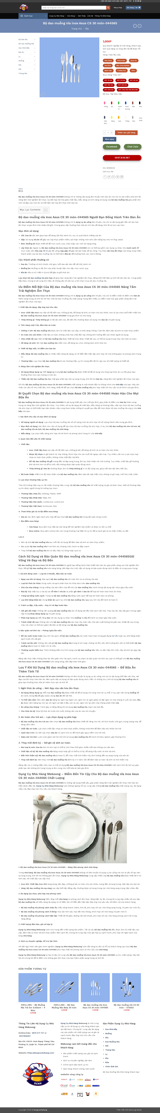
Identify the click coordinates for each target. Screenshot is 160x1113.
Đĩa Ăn (21, 52)
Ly (19, 56)
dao (46, 248)
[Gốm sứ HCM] (80, 1086)
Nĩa (87, 28)
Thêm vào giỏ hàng (126, 133)
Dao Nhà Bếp (24, 48)
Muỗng (21, 61)
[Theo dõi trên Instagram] (136, 1)
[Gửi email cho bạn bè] (113, 177)
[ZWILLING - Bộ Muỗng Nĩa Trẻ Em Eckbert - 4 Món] (33, 987)
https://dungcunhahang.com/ (40, 1053)
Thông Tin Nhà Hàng (103, 16)
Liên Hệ (90, 16)
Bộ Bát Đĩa (23, 39)
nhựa (40, 454)
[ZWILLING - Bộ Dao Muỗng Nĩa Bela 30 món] (64, 987)
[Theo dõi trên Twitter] (138, 1)
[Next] (141, 995)
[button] (118, 7)
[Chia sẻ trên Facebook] (105, 177)
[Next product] (135, 26)
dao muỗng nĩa (37, 278)
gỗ (51, 461)
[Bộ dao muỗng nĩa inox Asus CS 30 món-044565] (95, 987)
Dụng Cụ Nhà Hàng (56, 16)
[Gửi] (108, 8)
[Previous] (18, 995)
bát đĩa (115, 636)
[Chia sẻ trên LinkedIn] (122, 177)
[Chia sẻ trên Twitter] (109, 177)
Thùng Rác (23, 73)
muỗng (46, 254)
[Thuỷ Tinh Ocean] (72, 1086)
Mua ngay (109, 139)
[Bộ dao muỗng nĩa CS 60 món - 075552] (126, 987)
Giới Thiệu (82, 16)
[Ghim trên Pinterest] (118, 177)
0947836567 (25, 1036)
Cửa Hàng (71, 16)
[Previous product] (139, 26)
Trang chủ (76, 28)
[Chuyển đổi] (34, 39)
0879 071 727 (38, 1033)
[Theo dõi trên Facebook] (133, 1)
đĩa (87, 611)
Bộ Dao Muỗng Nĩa (26, 44)
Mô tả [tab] (21, 191)
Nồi (20, 69)
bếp (121, 384)
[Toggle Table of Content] (44, 210)
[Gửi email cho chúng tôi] (140, 1)
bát (96, 579)
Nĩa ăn (24, 272)
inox (38, 296)
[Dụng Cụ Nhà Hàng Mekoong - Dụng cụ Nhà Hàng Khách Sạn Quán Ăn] (28, 7)
